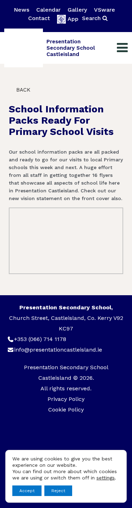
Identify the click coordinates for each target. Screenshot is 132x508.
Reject (58, 490)
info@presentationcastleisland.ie (58, 349)
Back (22, 90)
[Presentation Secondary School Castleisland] (23, 48)
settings (105, 478)
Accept (26, 490)
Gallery (77, 9)
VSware (104, 9)
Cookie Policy (66, 409)
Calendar (48, 9)
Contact (39, 18)
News (21, 9)
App (73, 19)
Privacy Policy (66, 399)
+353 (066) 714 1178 (40, 339)
